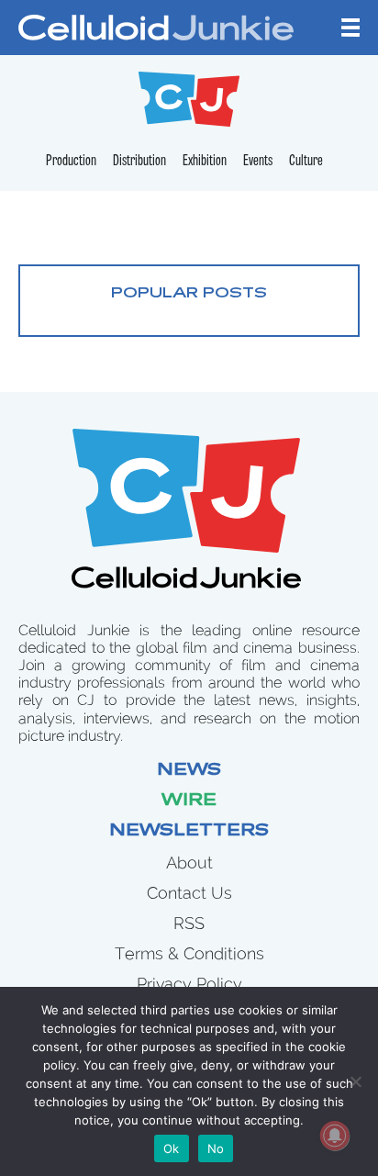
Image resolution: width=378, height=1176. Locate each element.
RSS (189, 923)
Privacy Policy (189, 983)
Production (71, 161)
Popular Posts (189, 294)
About (189, 862)
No (216, 1148)
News (189, 771)
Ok (171, 1148)
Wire (189, 801)
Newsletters (189, 832)
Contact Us (189, 892)
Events (257, 161)
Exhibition (205, 161)
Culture (306, 161)
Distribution (139, 161)
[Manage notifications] (335, 1135)
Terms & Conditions (189, 953)
